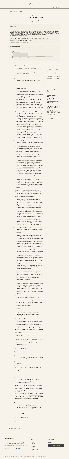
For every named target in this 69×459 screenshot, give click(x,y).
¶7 (15, 91)
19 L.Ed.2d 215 (21, 358)
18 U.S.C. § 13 (19, 318)
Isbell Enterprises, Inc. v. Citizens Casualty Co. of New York (32, 38)
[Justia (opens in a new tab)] (18, 448)
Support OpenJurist (56, 445)
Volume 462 (15, 11)
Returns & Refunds (27, 456)
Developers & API (51, 439)
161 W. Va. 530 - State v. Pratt (53, 47)
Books (30, 7)
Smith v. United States (22, 282)
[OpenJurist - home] (34, 4)
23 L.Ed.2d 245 (27, 408)
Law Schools (33, 446)
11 (26, 282)
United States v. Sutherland (28, 167)
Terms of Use (39, 456)
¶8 (15, 111)
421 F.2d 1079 (20, 404)
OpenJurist (10, 11)
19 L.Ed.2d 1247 (31, 379)
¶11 (15, 179)
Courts (14, 7)
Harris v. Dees (38, 235)
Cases (6, 7)
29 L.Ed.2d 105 (39, 369)
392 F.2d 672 (19, 367)
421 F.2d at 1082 (20, 413)
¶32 (15, 417)
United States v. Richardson (40, 47)
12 (20, 293)
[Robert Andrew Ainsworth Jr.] (48, 102)
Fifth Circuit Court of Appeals (34, 20)
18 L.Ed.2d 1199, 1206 (34, 396)
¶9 (15, 146)
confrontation (49, 117)
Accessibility (16, 456)
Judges (19, 7)
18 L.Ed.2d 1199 (32, 375)
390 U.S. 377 (19, 379)
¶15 (15, 255)
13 (23, 96)
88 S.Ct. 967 (25, 379)
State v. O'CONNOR (25, 35)
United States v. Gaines (35, 404)
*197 (13, 140)
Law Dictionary (33, 442)
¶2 (15, 68)
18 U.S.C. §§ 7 (19, 96)
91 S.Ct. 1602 (33, 369)
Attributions (34, 456)
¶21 (15, 318)
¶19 (15, 308)
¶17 (15, 281)
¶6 (15, 88)
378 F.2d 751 (19, 357)
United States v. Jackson (21, 171)
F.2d (18, 11)
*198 (13, 227)
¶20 (15, 312)
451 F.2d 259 (19, 352)
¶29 (15, 379)
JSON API (50, 442)
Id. (17, 363)
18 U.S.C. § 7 (19, 312)
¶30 (15, 403)
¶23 (15, 348)
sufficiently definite (34, 191)
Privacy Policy (45, 456)
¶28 (15, 374)
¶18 (15, 295)
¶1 (15, 65)
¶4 (15, 75)
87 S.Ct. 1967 (25, 375)
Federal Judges (33, 443)
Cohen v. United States (22, 184)
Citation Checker (34, 452)
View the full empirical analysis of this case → (17, 62)
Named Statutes (33, 447)
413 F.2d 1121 (20, 417)
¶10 (15, 160)
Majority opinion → (52, 97)
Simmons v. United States (17, 38)
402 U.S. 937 (27, 369)
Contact (21, 456)
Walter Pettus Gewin (52, 95)
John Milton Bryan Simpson (54, 98)
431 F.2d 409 (37, 81)
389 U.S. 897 (36, 357)
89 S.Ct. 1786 (21, 408)
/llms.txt (49, 440)
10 (26, 249)
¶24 (15, 352)
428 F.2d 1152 (20, 348)
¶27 (15, 367)
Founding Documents (34, 449)
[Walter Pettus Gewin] (48, 96)
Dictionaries (25, 7)
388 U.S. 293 (19, 375)
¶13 (15, 209)
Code (10, 7)
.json (14, 428)
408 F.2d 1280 (26, 407)
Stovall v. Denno (45, 38)
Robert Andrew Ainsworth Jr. (54, 101)
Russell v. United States (31, 405)
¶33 (15, 421)
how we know (30, 40)
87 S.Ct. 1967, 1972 (23, 396)
